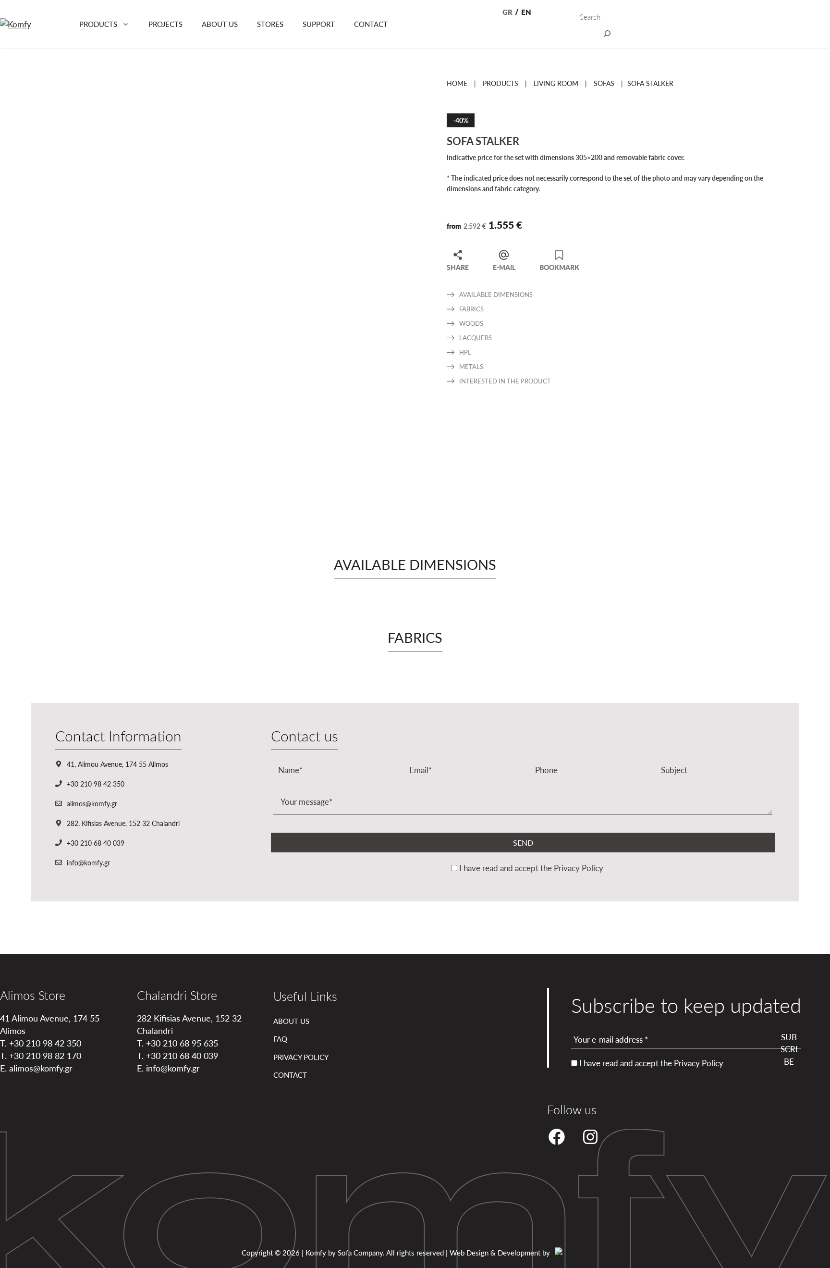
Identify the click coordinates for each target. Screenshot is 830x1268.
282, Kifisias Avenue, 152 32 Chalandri (123, 823)
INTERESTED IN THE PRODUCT (505, 380)
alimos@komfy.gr (92, 803)
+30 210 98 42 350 (95, 783)
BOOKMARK (559, 266)
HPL (465, 352)
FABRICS (471, 308)
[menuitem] (507, 12)
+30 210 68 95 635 (182, 1043)
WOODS (471, 323)
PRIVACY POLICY (301, 1057)
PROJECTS (165, 24)
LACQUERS (475, 337)
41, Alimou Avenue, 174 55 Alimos (117, 764)
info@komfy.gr (88, 862)
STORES (270, 24)
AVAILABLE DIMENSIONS (496, 294)
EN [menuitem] (526, 12)
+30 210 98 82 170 (45, 1055)
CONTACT (371, 24)
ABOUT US (220, 24)
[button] (826, 965)
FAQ (280, 1039)
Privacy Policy (578, 868)
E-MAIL (504, 266)
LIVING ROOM (556, 83)
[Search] (607, 35)
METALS (471, 366)
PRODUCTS (98, 24)
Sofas (604, 83)
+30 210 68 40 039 (95, 843)
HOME (457, 83)
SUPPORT (319, 24)
